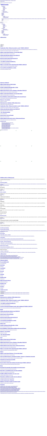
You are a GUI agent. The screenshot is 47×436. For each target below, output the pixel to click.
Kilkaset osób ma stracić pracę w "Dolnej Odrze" (7, 123)
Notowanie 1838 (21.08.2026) (4, 229)
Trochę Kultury (2, 237)
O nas (2, 15)
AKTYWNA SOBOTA (3, 182)
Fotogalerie (2, 384)
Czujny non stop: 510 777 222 (11, 391)
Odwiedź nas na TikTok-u (31, 18)
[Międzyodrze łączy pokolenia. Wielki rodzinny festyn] (6, 104)
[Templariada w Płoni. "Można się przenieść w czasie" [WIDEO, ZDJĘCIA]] (9, 50)
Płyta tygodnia (2, 233)
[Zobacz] (1, 46)
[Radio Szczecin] (2, 1)
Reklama (3, 32)
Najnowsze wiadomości (4, 82)
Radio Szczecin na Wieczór (4, 245)
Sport (3, 26)
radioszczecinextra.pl (31, 391)
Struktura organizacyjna (6, 16)
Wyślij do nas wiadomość (43, 18)
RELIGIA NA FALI (3, 215)
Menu (2, 20)
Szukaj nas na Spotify (37, 18)
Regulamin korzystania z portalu (18, 393)
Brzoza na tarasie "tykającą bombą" (6, 127)
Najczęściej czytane (3, 121)
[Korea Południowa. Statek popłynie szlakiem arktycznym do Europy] (8, 98)
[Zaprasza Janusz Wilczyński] (2, 269)
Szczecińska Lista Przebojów (4, 227)
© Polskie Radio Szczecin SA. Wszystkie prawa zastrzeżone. (7, 393)
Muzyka (3, 30)
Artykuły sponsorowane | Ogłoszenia (7, 379)
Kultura (4, 9)
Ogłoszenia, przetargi (5, 17)
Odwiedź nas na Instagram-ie (24, 18)
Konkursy (3, 13)
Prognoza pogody (23, 391)
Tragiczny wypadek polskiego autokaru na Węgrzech (8, 124)
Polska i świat (4, 8)
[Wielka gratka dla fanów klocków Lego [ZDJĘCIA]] (6, 110)
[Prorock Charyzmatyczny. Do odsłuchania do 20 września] (1, 272)
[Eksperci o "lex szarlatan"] (3, 101)
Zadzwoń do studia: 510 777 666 (4, 391)
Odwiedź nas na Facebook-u (13, 18)
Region (4, 7)
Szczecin (4, 24)
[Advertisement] (22, 75)
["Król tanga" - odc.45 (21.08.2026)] (2, 266)
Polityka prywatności (24, 393)
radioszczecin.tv (3, 253)
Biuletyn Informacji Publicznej (41, 391)
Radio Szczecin (5, 11)
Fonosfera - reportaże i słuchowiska (5, 241)
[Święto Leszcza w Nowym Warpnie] (4, 116)
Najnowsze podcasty (4, 260)
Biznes (4, 10)
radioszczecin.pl (27, 391)
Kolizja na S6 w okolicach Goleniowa (6, 125)
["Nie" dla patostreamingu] (3, 113)
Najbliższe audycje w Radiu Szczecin (7, 177)
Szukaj (2, 19)
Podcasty (3, 28)
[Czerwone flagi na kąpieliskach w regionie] (5, 69)
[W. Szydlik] (3, 263)
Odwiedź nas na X (19, 18)
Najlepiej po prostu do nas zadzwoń (6, 18)
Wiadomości (3, 6)
